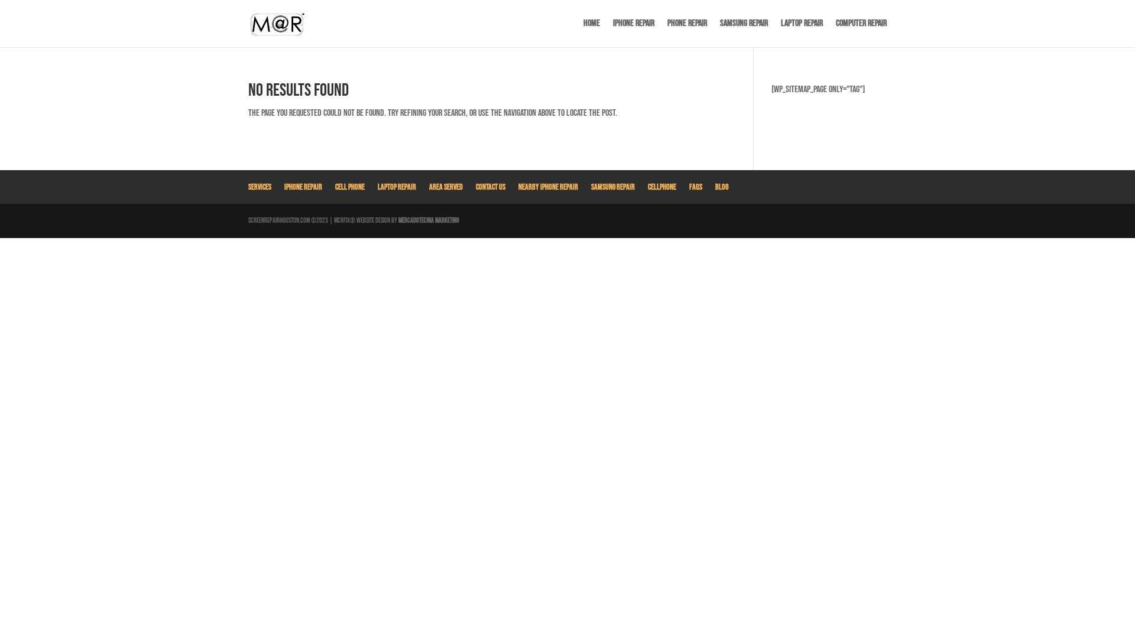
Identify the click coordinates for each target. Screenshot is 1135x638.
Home (591, 24)
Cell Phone (350, 187)
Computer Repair (861, 24)
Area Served (446, 187)
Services (259, 187)
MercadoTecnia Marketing (428, 220)
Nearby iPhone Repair (548, 187)
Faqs (695, 187)
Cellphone (662, 187)
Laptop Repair (802, 24)
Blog (721, 187)
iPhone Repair (633, 24)
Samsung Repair (744, 24)
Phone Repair (687, 24)
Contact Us (490, 187)
